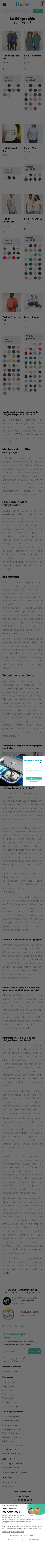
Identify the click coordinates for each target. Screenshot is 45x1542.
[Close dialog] (1, 757)
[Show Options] (40, 775)
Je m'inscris (33, 778)
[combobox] (33, 775)
